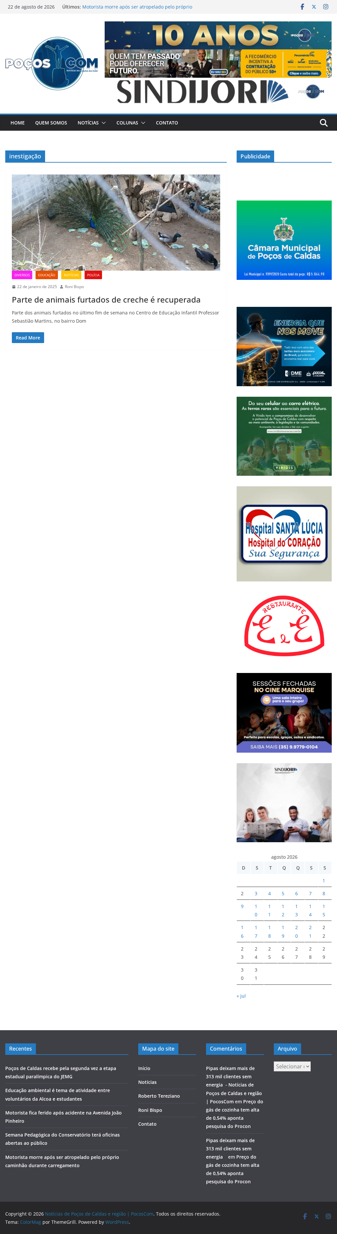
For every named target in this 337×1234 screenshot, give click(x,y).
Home (18, 123)
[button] (102, 122)
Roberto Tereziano (159, 1096)
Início (144, 1068)
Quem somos (51, 123)
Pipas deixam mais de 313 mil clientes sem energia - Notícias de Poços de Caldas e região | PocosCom (234, 1085)
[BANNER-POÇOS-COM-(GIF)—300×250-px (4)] (284, 204)
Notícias (88, 123)
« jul (241, 996)
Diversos (22, 275)
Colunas (127, 123)
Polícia (93, 275)
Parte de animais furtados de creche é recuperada (106, 299)
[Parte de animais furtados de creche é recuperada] (116, 222)
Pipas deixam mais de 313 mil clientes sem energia (230, 1148)
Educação (46, 275)
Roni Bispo (74, 286)
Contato (167, 123)
